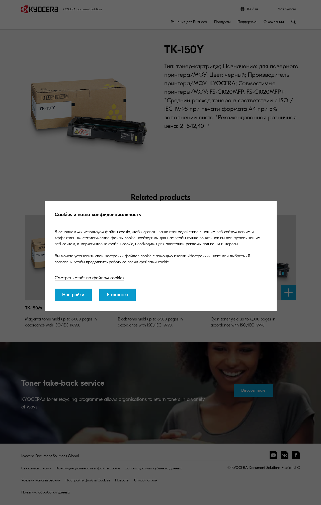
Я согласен (117, 294)
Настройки (73, 294)
